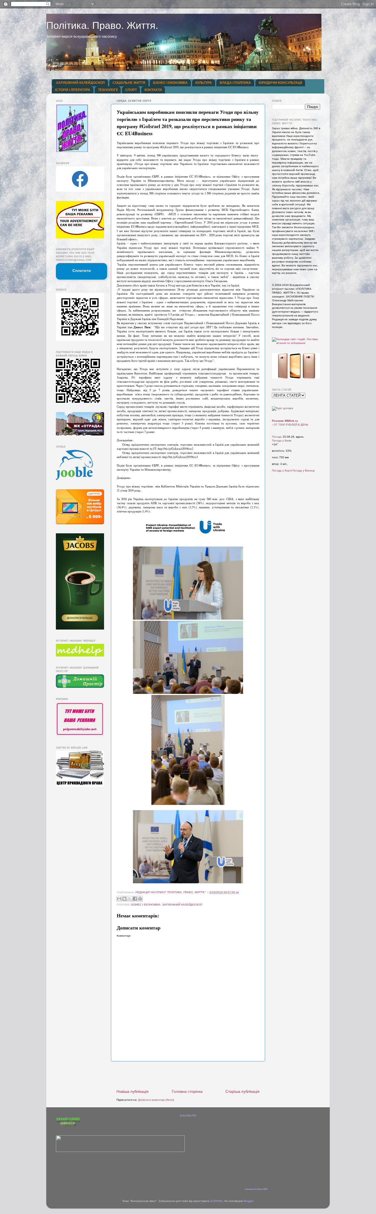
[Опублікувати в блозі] (124, 898)
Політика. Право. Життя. (102, 25)
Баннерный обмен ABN (256, 1189)
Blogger (248, 1200)
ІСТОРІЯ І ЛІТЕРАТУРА (72, 90)
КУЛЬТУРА (203, 83)
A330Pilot (216, 1200)
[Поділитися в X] (129, 898)
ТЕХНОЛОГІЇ (108, 90)
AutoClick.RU (188, 1115)
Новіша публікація (132, 1091)
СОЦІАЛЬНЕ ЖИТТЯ (129, 83)
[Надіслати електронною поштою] (119, 898)
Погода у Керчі (281, 470)
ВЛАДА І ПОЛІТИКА (235, 83)
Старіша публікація (242, 1091)
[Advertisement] (188, 1075)
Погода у (281, 440)
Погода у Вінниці (303, 470)
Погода (277, 436)
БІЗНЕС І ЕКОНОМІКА (170, 83)
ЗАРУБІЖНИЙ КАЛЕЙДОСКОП (80, 83)
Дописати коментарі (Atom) (156, 1099)
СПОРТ (131, 90)
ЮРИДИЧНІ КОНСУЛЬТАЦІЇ (280, 83)
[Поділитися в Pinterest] (140, 898)
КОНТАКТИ (153, 90)
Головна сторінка (187, 1091)
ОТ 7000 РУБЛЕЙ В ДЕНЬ (291, 424)
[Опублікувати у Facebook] (135, 898)
